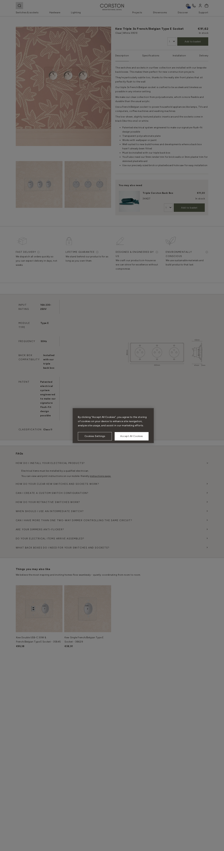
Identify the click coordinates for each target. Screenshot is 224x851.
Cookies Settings (95, 436)
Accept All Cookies (131, 436)
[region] (113, 425)
